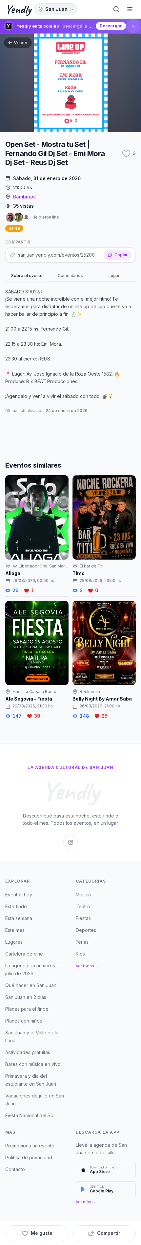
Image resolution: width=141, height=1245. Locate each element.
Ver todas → (87, 965)
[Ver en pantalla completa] (70, 83)
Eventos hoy (18, 894)
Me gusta (41, 1233)
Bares (14, 228)
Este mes (15, 930)
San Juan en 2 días (25, 997)
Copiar (121, 254)
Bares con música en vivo (33, 1064)
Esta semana (18, 918)
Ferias (82, 942)
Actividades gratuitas (27, 1052)
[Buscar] (116, 9)
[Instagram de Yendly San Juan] (70, 842)
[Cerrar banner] (133, 26)
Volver (21, 42)
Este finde (16, 906)
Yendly (18, 9)
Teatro (83, 906)
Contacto (15, 1169)
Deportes (86, 930)
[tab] (27, 276)
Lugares (14, 942)
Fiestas (83, 918)
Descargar (111, 25)
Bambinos (24, 196)
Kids (80, 954)
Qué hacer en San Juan (30, 985)
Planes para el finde (27, 1009)
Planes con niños (23, 1021)
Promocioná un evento (29, 1145)
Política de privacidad (28, 1157)
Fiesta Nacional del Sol (29, 1115)
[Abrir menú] (130, 9)
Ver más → (86, 1201)
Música (83, 894)
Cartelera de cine (24, 954)
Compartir (108, 1233)
